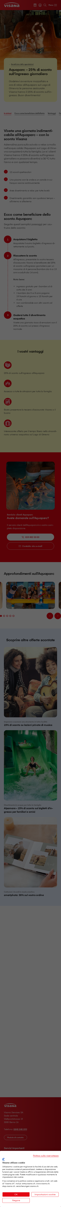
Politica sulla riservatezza (46, 1155)
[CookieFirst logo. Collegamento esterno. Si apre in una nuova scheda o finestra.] (3, 1159)
